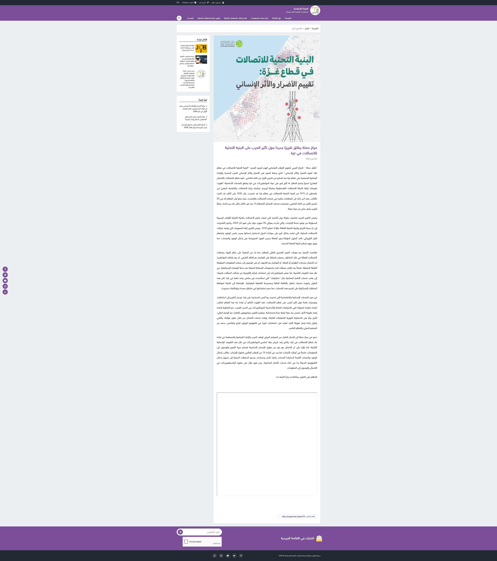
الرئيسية (288, 18)
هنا (277, 376)
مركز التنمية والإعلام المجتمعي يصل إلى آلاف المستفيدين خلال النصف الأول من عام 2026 (193, 109)
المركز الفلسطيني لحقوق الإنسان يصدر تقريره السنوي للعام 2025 (194, 126)
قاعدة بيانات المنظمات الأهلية (235, 18)
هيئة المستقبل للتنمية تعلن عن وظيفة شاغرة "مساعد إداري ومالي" (187, 47)
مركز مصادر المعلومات (259, 18)
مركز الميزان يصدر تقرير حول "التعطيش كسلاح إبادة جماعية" (196, 118)
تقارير (307, 28)
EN (178, 2)
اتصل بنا (190, 18)
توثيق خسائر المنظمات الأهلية (209, 18)
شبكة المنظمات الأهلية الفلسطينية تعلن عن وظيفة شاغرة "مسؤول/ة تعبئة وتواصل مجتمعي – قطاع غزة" (186, 61)
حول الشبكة (276, 18)
